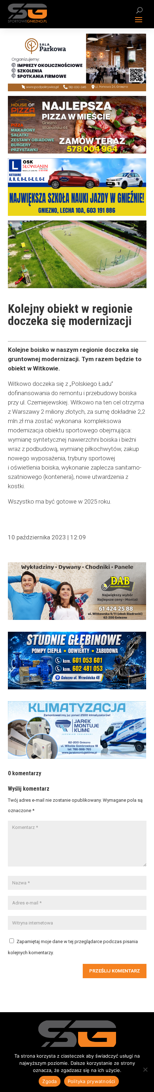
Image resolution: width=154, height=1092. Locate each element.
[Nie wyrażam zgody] (145, 1069)
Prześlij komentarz (114, 971)
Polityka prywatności (91, 1081)
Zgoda (49, 1081)
